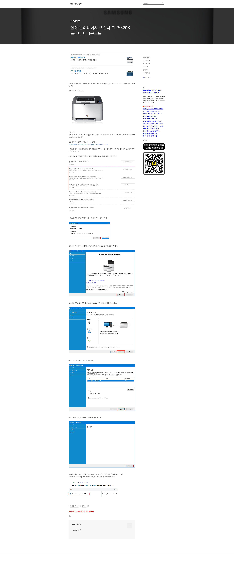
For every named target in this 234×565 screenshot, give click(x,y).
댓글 (70, 516)
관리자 (144, 78)
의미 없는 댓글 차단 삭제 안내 (151, 92)
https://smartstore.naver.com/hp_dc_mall (83, 54)
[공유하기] (75, 506)
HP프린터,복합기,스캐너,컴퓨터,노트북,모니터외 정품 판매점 (89, 73)
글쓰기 (148, 78)
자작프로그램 (146, 64)
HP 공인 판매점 (75, 71)
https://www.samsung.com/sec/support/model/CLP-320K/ (88, 144)
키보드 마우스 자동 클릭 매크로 (151, 111)
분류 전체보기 (146, 57)
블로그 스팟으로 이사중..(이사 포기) (152, 90)
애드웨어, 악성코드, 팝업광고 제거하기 (153, 109)
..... (72, 527)
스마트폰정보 (146, 73)
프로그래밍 (146, 67)
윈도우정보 (146, 70)
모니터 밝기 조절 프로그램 (150, 136)
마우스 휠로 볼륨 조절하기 (150, 119)
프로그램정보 (146, 60)
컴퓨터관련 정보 (76, 4)
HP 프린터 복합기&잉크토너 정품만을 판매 (83, 60)
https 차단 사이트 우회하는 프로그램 (153, 123)
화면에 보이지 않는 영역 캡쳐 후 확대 (153, 126)
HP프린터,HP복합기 (77, 57)
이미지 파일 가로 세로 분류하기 (151, 131)
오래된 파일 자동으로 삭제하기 (151, 128)
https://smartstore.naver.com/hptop (82, 68)
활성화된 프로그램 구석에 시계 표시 (152, 114)
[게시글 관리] (78, 506)
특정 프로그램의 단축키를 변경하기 (152, 121)
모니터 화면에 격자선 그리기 (150, 133)
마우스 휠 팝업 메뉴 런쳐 (149, 116)
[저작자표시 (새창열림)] (88, 506)
